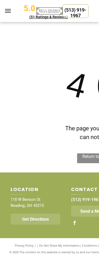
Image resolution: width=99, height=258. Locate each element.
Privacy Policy (24, 245)
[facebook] (74, 223)
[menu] (8, 11)
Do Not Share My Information (59, 245)
